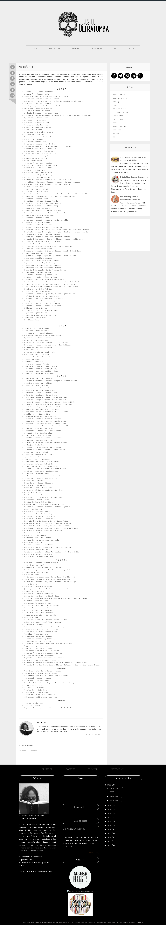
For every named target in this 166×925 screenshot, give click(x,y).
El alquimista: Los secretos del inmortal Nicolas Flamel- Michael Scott (55, 194)
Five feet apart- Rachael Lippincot (39, 333)
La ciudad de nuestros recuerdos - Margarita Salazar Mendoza (50, 381)
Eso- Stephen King (31, 320)
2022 (109, 817)
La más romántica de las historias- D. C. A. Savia (46, 412)
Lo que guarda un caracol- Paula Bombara (41, 461)
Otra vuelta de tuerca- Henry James (39, 557)
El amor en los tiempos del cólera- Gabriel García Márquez (49, 196)
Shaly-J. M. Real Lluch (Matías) (38, 610)
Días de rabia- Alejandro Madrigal (39, 175)
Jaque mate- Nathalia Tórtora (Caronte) (41, 366)
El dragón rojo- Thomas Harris (37, 222)
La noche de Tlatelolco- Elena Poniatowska (42, 419)
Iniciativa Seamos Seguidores (134, 177)
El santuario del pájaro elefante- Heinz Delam (44, 279)
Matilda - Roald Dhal (33, 492)
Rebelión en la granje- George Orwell (40, 593)
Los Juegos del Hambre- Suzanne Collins (41, 478)
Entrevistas (118, 116)
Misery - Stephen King (33, 509)
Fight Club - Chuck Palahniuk (36, 331)
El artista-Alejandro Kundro (36, 199)
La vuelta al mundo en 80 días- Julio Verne (43, 438)
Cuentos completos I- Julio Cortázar (39, 151)
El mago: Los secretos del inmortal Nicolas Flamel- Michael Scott (53, 251)
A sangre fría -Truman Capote (36, 94)
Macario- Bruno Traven (33, 480)
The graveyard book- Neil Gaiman (38, 636)
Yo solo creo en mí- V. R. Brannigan (39, 695)
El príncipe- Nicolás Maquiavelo (38, 258)
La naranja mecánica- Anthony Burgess (40, 416)
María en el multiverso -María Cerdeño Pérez (43, 490)
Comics (115, 105)
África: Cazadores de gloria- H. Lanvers (41, 99)
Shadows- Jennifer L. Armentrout (38, 608)
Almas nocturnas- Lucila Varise (37, 103)
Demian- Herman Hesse (33, 160)
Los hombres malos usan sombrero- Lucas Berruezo (45, 476)
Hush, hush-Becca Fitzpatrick (36, 354)
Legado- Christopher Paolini (36, 452)
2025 (109, 806)
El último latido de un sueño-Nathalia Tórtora (44, 298)
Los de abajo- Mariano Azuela (36, 473)
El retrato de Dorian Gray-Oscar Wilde (40, 275)
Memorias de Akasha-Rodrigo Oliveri (39, 502)
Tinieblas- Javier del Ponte (36, 634)
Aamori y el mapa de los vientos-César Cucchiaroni (46, 96)
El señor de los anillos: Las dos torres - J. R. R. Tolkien (50, 284)
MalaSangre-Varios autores (35, 485)
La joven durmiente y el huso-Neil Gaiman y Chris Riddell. (49, 402)
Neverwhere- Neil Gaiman (34, 533)
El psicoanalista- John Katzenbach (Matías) (43, 267)
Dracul (112, 792)
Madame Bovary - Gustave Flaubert (38, 483)
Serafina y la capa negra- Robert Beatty (41, 605)
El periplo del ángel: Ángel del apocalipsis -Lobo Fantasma (50, 256)
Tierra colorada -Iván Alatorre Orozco (40, 632)
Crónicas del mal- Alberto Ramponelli (40, 149)
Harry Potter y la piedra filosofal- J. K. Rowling (46, 342)
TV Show (116, 133)
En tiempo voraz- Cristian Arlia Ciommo (41, 310)
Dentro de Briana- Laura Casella (38, 163)
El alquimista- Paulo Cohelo (36, 191)
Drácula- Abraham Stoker (34, 187)
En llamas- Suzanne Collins (35, 308)
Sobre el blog (54, 48)
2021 (109, 821)
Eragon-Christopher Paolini (35, 313)
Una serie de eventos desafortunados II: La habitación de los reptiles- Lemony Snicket (62, 665)
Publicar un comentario (29, 751)
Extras (131, 48)
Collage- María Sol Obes (34, 134)
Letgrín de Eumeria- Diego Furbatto (39, 454)
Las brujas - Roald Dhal (34, 445)
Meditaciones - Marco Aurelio (36, 499)
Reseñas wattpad (119, 126)
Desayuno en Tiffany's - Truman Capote (40, 165)
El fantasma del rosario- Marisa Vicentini (42, 234)
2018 (109, 833)
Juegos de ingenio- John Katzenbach (39, 373)
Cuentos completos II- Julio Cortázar (40, 153)
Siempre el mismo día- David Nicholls (40, 615)
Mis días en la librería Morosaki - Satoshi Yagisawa (47, 507)
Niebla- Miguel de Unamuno (35, 535)
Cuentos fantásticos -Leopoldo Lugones (40, 156)
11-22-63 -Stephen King (34, 703)
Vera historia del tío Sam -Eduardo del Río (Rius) (46, 676)
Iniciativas (118, 119)
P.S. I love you (30, 584)
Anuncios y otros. (120, 98)
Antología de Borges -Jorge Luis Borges (41, 113)
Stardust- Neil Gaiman (33, 624)
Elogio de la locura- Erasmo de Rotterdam (42, 303)
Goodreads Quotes (93, 852)
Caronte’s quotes (74, 828)
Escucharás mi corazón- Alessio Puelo (40, 315)
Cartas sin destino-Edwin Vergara (38, 132)
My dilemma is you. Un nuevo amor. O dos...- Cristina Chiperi (51, 528)
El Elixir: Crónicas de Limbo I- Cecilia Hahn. (44, 227)
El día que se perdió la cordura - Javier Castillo (46, 220)
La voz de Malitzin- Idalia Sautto (39, 435)
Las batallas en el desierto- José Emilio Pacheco (45, 442)
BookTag (116, 102)
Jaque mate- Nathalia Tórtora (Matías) (40, 369)
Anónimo (42, 723)
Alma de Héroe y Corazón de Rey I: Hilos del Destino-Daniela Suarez (53, 101)
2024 (109, 810)
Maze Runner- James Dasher (35, 495)
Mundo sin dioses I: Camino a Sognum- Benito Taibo (46, 521)
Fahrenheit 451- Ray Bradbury (36, 328)
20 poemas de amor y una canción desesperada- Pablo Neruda (49, 708)
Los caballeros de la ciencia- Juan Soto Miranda (45, 469)
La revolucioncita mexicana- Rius (38, 428)
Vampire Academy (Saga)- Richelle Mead (40, 673)
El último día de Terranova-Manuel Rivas (41, 296)
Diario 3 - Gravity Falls (34, 170)
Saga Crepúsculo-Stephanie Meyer (38, 603)
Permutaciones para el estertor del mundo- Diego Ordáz (48, 570)
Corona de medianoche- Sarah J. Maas (39, 144)
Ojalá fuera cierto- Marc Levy (37, 549)
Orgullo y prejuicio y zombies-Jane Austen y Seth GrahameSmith (51, 552)
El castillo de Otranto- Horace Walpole (41, 201)
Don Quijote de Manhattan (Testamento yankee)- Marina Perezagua (52, 182)
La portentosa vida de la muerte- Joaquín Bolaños (45, 421)
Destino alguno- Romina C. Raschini (39, 168)
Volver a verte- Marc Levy (35, 685)
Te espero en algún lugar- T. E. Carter (41, 629)
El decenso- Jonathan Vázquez (36, 218)
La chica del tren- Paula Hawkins (38, 378)
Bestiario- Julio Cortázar (35, 120)
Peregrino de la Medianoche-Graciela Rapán (42, 567)
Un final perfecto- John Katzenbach (39, 655)
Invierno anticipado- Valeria (36, 364)
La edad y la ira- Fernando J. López (39, 388)
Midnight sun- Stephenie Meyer (37, 511)
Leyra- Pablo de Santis (34, 457)
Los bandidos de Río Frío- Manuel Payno (41, 466)
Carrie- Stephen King (33, 130)
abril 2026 (114, 801)
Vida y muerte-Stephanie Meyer (37, 680)
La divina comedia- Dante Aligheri (39, 383)
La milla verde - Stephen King (37, 414)
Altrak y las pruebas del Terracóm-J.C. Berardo (44, 106)
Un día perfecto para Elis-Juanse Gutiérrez (43, 653)
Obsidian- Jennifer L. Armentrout (38, 545)
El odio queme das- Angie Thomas (38, 253)
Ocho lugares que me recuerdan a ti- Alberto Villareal (48, 547)
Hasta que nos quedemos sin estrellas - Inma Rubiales (47, 345)
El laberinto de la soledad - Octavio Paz (42, 241)
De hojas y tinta (120, 109)
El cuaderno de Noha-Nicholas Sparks (39, 215)
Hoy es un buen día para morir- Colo (39, 352)
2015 (109, 845)
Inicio (34, 48)
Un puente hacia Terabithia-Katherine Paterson (44, 658)
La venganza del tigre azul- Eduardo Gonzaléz (43, 431)
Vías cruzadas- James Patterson (37, 678)
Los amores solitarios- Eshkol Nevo (39, 464)
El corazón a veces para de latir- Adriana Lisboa (45, 213)
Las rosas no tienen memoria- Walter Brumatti (43, 447)
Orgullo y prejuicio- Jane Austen (38, 554)
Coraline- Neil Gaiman (33, 139)
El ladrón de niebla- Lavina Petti (39, 244)
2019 (109, 829)
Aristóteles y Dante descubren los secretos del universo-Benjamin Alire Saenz (58, 115)
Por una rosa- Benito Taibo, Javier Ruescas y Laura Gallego (50, 582)
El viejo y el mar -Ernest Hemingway (39, 301)
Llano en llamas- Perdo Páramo (37, 459)
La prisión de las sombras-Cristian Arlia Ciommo (45, 423)
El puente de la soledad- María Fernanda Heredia (45, 270)
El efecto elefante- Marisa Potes (38, 225)
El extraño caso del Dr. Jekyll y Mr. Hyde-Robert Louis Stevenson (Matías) (57, 229)
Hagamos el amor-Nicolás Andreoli (38, 338)
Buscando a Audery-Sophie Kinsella (39, 127)
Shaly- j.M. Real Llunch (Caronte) (39, 612)
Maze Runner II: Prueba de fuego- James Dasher (44, 497)
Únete (115, 48)
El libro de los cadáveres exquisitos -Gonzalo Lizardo (48, 246)
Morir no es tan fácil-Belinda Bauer (39, 519)
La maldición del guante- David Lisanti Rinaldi (44, 407)
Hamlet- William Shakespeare (36, 340)
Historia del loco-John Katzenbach (39, 347)
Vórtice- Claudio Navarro (34, 687)
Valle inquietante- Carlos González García (42, 671)
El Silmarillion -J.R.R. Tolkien (38, 289)
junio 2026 (114, 797)
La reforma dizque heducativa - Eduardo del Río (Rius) (48, 426)
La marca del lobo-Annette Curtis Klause (41, 409)
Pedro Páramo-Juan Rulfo (34, 565)
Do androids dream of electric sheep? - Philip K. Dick (48, 179)
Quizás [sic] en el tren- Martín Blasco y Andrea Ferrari (48, 589)
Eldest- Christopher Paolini (36, 189)
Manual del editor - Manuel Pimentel (39, 488)
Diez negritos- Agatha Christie (37, 177)
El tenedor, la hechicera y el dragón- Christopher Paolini (49, 294)
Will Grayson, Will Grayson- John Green (41, 697)
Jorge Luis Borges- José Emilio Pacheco (41, 371)
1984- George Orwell (32, 705)
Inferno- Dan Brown (32, 359)
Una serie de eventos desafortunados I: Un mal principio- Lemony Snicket (56, 662)
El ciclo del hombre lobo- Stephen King (41, 206)
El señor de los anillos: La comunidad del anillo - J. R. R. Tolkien (54, 282)
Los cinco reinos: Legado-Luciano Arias (41, 471)
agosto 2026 (114, 788)
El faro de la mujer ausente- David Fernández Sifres (47, 237)
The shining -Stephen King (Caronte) (39, 639)
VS (114, 137)
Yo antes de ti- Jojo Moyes (35, 690)
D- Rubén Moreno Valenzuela (35, 158)
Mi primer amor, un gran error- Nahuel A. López (44, 504)
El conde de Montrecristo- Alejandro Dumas (42, 210)
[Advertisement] (130, 235)
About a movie (119, 95)
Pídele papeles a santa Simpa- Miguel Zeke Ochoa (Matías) (49, 579)
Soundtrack (117, 130)
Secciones (75, 48)
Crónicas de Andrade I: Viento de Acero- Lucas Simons (47, 146)
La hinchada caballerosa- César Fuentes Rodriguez (45, 397)
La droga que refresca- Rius (36, 385)
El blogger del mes (121, 112)
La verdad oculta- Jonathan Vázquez (39, 433)
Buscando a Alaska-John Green (36, 125)
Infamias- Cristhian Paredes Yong (38, 357)
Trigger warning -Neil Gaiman (36, 646)
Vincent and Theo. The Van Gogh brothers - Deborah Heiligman (50, 683)
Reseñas (116, 123)
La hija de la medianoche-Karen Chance (40, 395)
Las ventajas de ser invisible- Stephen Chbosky (44, 450)
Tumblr (93, 769)
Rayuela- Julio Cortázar (34, 591)
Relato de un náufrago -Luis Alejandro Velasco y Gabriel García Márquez (55, 598)
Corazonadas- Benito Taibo (35, 141)
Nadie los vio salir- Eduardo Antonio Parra (43, 530)
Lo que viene (96, 48)
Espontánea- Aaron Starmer (35, 317)
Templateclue (101, 922)
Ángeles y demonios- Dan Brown (37, 111)
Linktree (47, 769)
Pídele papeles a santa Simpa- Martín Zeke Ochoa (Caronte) (49, 577)
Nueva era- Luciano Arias (34, 542)
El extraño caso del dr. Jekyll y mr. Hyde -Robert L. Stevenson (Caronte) (56, 232)
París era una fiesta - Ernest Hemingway (41, 563)
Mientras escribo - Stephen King (38, 514)
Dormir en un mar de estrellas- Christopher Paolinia (47, 184)
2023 (109, 813)
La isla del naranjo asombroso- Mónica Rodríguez (45, 400)
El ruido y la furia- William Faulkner (40, 277)
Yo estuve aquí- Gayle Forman (36, 692)
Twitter (70, 769)
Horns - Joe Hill (31, 350)
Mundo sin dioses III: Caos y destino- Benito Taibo (46, 526)
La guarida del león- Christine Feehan (40, 392)
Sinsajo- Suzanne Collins (34, 617)
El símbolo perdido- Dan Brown (37, 291)
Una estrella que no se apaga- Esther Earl (42, 660)
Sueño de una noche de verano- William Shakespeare (46, 627)
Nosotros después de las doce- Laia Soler (42, 540)
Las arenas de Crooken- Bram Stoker (39, 440)
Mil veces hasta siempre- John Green (39, 516)
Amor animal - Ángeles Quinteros (38, 108)
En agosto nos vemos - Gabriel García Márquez (43, 306)
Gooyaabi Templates (136, 922)
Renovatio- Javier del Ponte (36, 601)
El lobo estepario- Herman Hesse (38, 248)
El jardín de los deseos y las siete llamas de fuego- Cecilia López (53, 239)
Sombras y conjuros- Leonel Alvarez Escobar (43, 622)
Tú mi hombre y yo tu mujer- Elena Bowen (41, 651)
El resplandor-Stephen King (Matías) (39, 272)
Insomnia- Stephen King (34, 361)
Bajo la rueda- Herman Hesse (36, 118)
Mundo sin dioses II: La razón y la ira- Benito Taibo (47, 523)
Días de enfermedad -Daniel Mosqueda (39, 172)
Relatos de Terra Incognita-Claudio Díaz (41, 596)
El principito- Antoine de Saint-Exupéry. (42, 260)
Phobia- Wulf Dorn (31, 574)
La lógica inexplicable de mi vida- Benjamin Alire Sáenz (48, 404)
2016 (109, 841)
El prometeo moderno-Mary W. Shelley (39, 263)
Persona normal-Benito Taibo (36, 572)
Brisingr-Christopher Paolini (36, 122)
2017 (109, 837)
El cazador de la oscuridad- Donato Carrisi (43, 203)
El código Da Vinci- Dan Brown (37, 208)
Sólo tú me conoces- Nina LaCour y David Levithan (45, 620)
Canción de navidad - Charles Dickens (40, 137)
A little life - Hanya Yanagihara (38, 92)
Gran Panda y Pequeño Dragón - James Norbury (43, 335)
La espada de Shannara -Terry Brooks (39, 390)
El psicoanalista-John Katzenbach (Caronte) (43, 265)
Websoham (111, 922)
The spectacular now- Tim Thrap (37, 641)
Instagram (117, 769)
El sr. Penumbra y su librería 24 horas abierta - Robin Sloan (51, 286)
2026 (109, 785)
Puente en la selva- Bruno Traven (38, 586)
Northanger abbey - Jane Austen (37, 538)
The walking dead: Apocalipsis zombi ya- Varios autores (48, 643)
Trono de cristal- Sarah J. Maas (38, 648)
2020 (109, 825)
